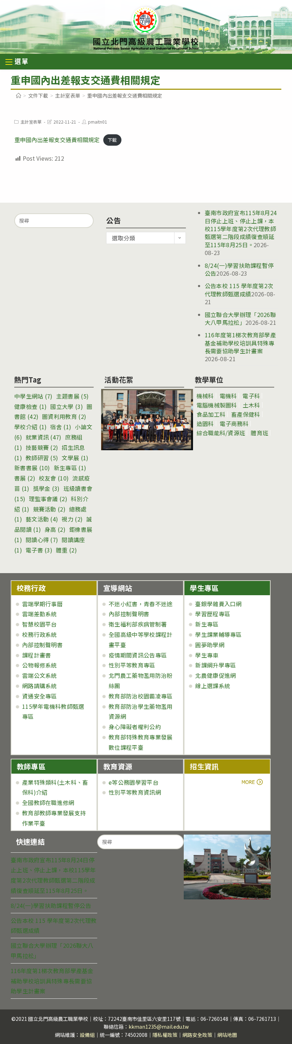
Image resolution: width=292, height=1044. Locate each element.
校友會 (54, 478)
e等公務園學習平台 (133, 782)
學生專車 (206, 655)
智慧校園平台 (39, 624)
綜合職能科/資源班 (221, 432)
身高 (55, 529)
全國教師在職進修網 (48, 802)
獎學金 (46, 488)
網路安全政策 (197, 1034)
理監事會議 (48, 498)
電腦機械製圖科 (217, 405)
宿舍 (60, 426)
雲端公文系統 (39, 675)
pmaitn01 (97, 122)
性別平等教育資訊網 (135, 792)
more (209, 782)
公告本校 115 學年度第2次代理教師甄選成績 (239, 289)
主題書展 (72, 396)
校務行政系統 (39, 634)
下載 (112, 140)
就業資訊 (44, 437)
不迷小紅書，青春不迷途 (140, 603)
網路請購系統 (39, 685)
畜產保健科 (245, 414)
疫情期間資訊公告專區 (138, 655)
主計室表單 (31, 122)
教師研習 (42, 457)
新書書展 (32, 467)
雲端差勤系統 (39, 613)
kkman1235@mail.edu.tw (159, 1026)
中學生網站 (33, 396)
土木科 (251, 405)
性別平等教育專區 (132, 665)
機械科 (205, 395)
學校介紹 (30, 426)
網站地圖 (227, 1034)
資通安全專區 (39, 696)
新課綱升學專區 (215, 665)
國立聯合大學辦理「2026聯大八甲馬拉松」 (240, 318)
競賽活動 (49, 509)
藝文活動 (42, 519)
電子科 (251, 395)
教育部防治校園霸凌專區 (140, 696)
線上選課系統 (212, 685)
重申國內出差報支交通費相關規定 (57, 139)
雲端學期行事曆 (42, 603)
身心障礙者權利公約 (135, 726)
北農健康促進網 (215, 675)
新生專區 (70, 467)
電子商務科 (234, 423)
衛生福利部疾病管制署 (138, 624)
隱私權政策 (164, 1034)
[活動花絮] (144, 419)
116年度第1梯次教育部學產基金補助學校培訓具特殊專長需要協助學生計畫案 (240, 343)
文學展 (75, 457)
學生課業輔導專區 (218, 634)
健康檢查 (30, 406)
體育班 (259, 432)
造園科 (205, 423)
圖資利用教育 (64, 416)
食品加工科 (211, 414)
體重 (66, 550)
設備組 (87, 1034)
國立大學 (66, 406)
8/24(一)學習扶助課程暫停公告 (51, 905)
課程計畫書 (36, 655)
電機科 (228, 395)
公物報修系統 (39, 665)
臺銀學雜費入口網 (218, 603)
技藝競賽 (42, 447)
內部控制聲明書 (42, 644)
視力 (72, 519)
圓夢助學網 (209, 644)
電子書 (39, 550)
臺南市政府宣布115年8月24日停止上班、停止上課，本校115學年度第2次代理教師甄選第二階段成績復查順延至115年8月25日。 (241, 228)
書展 (24, 478)
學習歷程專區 (212, 613)
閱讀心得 (42, 539)
